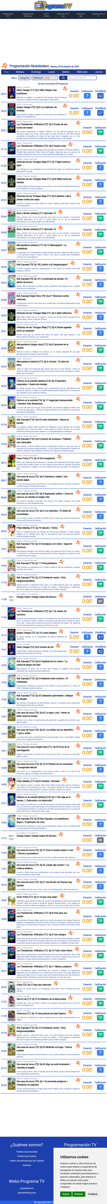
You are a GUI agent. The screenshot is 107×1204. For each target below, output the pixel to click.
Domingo (36, 71)
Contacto (26, 1165)
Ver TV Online (46, 15)
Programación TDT (8, 15)
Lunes (51, 71)
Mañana (20, 71)
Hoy (6, 71)
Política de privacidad (26, 1151)
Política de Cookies (26, 1156)
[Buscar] (63, 78)
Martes (66, 71)
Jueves (99, 71)
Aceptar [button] (66, 1194)
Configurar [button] (92, 1194)
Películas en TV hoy (63, 15)
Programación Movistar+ (28, 15)
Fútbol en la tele (80, 15)
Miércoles (82, 71)
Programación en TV (98, 15)
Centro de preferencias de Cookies (27, 1160)
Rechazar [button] (79, 1194)
